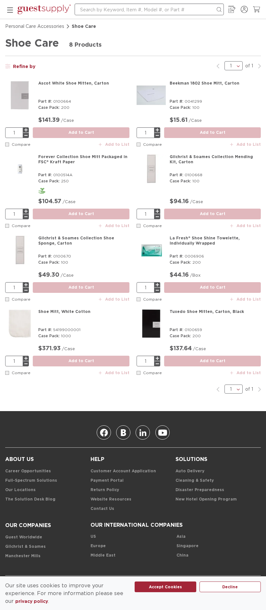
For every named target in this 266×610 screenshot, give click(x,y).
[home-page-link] (44, 9)
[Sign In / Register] (244, 9)
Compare (21, 144)
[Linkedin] (143, 432)
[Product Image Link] (19, 96)
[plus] (26, 129)
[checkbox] (7, 144)
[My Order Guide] (232, 9)
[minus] (26, 135)
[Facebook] (104, 432)
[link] (218, 66)
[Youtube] (162, 432)
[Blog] (123, 432)
